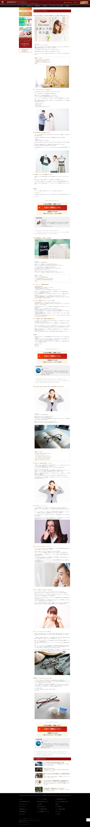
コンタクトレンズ (50, 753)
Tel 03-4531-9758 (22, 820)
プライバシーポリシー (22, 806)
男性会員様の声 (37, 5)
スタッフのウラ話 (45, 230)
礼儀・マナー (51, 233)
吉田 (39, 751)
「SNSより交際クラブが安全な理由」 (50, 46)
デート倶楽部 (63, 380)
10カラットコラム (58, 811)
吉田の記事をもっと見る (45, 374)
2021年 (40, 380)
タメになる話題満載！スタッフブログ (43, 811)
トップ (23, 5)
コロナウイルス (51, 380)
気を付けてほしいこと (45, 233)
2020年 (40, 753)
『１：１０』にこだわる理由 (41, 799)
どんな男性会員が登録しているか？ (61, 799)
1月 (37, 380)
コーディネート (45, 380)
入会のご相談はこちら (52, 207)
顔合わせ (55, 233)
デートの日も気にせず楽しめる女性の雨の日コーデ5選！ (54, 762)
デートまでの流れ (52, 5)
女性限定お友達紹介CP (22, 811)
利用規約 (67, 5)
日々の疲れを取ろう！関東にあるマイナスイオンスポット (54, 788)
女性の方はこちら (30, 5)
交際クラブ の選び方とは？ (41, 806)
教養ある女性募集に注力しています (43, 801)
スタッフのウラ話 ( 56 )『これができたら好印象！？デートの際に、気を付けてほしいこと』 (52, 15)
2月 (42, 380)
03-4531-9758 (25, 43)
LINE (55, 213)
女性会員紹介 (45, 5)
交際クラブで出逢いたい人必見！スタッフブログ (48, 751)
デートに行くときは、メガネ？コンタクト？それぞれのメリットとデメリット (49, 386)
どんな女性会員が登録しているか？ (24, 801)
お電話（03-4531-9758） (48, 213)
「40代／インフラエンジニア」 (49, 768)
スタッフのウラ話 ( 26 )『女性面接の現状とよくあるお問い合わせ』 (56, 780)
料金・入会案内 (59, 5)
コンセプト (20, 799)
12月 (38, 753)
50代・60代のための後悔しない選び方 (61, 801)
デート (55, 380)
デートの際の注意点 (58, 806)
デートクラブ (59, 380)
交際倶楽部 (39, 233)
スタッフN (40, 230)
